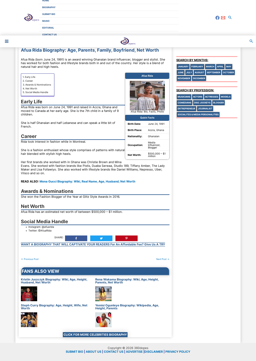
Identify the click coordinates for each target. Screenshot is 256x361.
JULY (189, 72)
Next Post (162, 259)
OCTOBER (228, 72)
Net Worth (31, 88)
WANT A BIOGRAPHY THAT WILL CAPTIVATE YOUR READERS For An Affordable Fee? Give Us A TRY (93, 244)
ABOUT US (93, 351)
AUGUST (199, 72)
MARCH (210, 66)
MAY (228, 66)
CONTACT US (113, 351)
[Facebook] (217, 18)
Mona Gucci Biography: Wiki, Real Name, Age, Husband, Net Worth (87, 181)
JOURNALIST (205, 108)
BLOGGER (218, 102)
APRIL (220, 66)
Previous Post (30, 259)
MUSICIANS (184, 96)
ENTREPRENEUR (186, 108)
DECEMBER (199, 78)
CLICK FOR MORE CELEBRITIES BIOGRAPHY (95, 334)
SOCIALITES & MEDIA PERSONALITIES (198, 114)
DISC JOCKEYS (202, 102)
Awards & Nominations (38, 84)
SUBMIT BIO (74, 351)
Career (29, 80)
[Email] (223, 18)
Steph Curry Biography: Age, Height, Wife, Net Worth (54, 307)
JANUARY (183, 66)
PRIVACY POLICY (177, 351)
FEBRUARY (197, 66)
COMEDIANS (184, 102)
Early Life (30, 76)
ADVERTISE (134, 351)
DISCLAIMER (153, 351)
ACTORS (197, 96)
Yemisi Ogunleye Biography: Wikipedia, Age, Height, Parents (127, 307)
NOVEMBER (184, 78)
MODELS (226, 96)
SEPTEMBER (213, 72)
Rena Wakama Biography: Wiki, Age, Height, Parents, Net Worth (127, 281)
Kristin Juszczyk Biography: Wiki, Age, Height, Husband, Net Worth (54, 281)
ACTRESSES (211, 96)
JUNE (181, 72)
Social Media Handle (36, 92)
